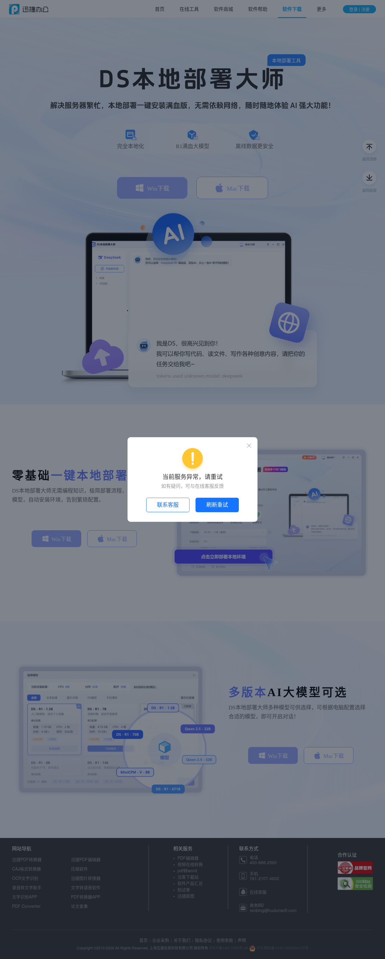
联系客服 (168, 505)
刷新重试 (217, 505)
